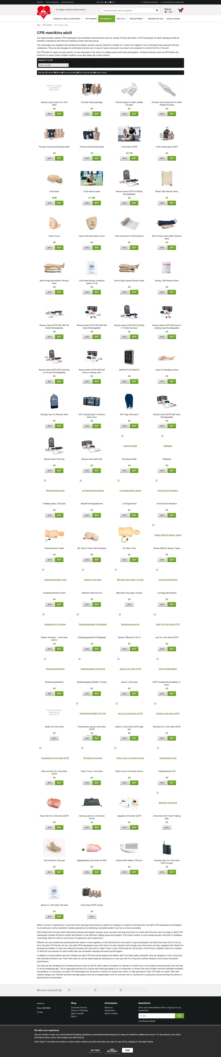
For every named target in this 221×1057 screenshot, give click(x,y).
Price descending (86, 73)
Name (58, 73)
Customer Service (79, 1007)
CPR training (91, 19)
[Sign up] (179, 1015)
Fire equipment (136, 19)
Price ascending (70, 73)
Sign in (74, 1016)
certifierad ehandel (147, 1021)
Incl (108, 2)
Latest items (101, 73)
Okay (127, 1050)
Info (50, 114)
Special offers (173, 19)
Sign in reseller (77, 1013)
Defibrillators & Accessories (66, 19)
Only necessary (112, 1050)
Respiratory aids (155, 19)
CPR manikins (106, 19)
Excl (113, 2)
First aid (121, 19)
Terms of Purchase (79, 1010)
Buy (59, 114)
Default (50, 73)
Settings (95, 1050)
